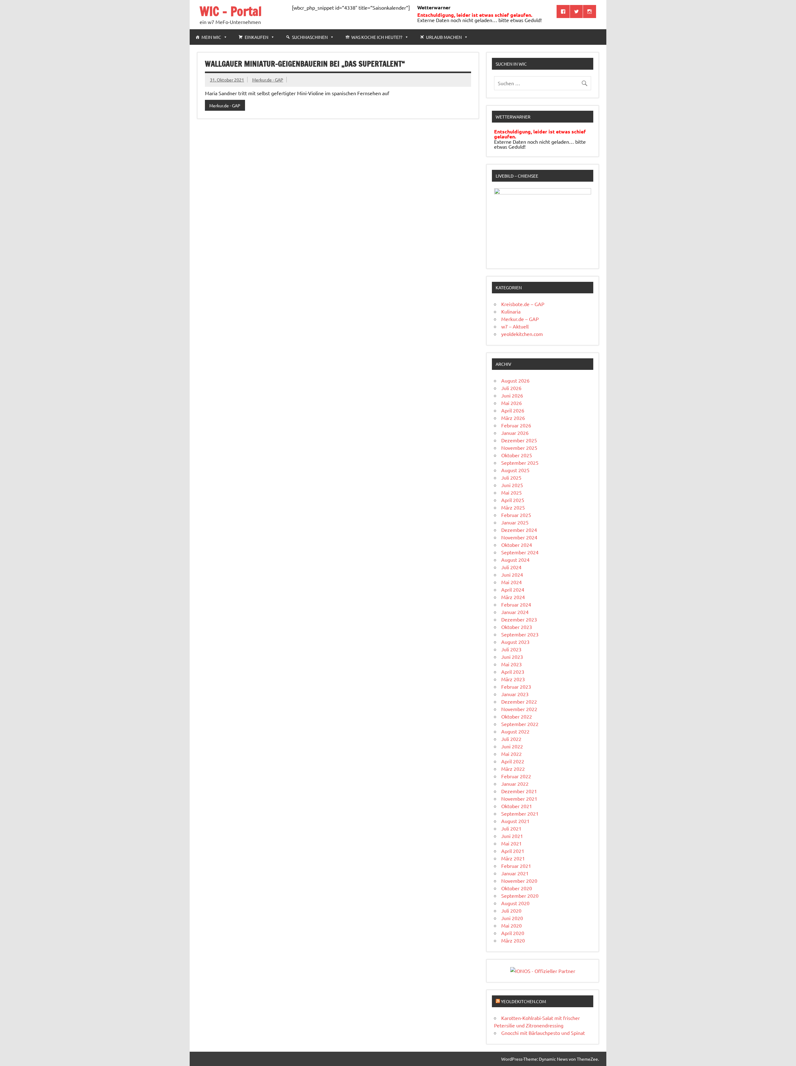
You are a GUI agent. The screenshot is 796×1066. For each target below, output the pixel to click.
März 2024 (513, 597)
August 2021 (515, 821)
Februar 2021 (516, 866)
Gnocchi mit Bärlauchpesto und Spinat (543, 1033)
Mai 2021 (511, 843)
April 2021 (512, 851)
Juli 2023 (511, 649)
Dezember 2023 (519, 619)
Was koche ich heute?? (376, 37)
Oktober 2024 (516, 545)
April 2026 (512, 410)
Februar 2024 (516, 604)
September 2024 (520, 552)
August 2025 (515, 470)
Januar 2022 (515, 783)
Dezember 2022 (519, 701)
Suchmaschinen (310, 37)
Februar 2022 (516, 776)
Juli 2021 (511, 828)
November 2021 (519, 798)
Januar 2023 (515, 694)
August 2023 (515, 642)
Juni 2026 (512, 395)
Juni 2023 (512, 657)
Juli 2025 (511, 477)
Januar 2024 (515, 612)
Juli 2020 (511, 910)
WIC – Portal (231, 11)
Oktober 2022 (516, 716)
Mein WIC (211, 37)
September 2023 (520, 634)
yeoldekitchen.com (522, 334)
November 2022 (519, 709)
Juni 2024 (512, 574)
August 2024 (515, 559)
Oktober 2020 (516, 888)
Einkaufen (256, 37)
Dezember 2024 (519, 530)
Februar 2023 (516, 686)
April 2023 (512, 671)
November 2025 (519, 448)
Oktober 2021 (516, 806)
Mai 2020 (511, 925)
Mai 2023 (511, 664)
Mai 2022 (511, 754)
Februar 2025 (516, 515)
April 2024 (512, 589)
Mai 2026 (511, 403)
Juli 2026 (511, 388)
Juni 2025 (512, 485)
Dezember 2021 (519, 791)
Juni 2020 (512, 918)
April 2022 (512, 761)
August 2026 (515, 380)
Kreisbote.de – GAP (522, 304)
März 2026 (513, 418)
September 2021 (520, 813)
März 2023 (513, 679)
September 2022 (520, 724)
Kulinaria (511, 311)
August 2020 (515, 903)
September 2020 (520, 895)
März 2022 (513, 769)
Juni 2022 (512, 746)
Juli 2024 (511, 567)
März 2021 (513, 858)
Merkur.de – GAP (520, 319)
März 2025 (513, 507)
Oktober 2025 (516, 455)
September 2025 (520, 462)
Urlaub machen (444, 37)
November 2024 (519, 537)
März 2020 (513, 940)
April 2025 (512, 500)
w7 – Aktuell (515, 326)
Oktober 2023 (516, 627)
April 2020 (512, 933)
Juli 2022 (511, 739)
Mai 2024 (511, 582)
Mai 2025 (511, 492)
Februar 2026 (516, 425)
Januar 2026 (515, 433)
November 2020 (519, 880)
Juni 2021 (512, 836)
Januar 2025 (515, 522)
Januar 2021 (515, 873)
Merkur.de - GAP (267, 79)
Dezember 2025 (519, 440)
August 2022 (515, 731)
